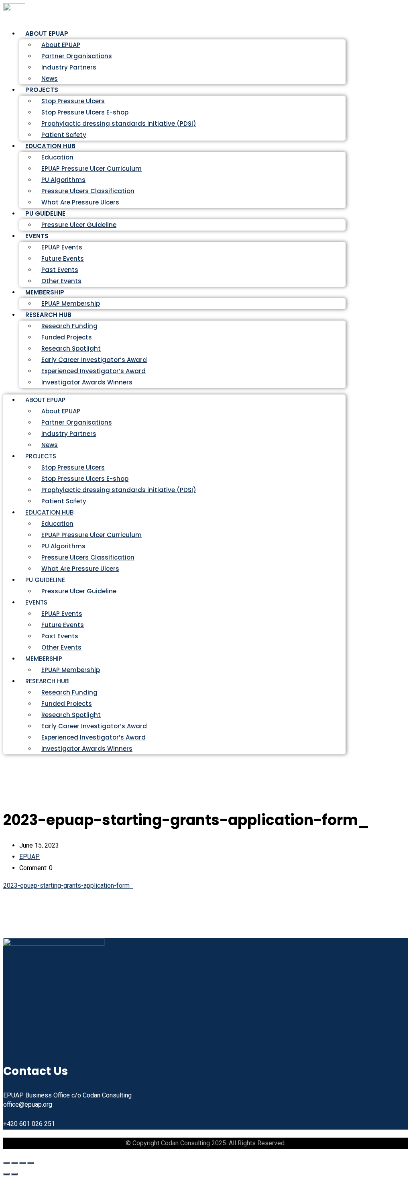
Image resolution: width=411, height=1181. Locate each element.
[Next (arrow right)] (14, 1174)
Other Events (61, 647)
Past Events (59, 270)
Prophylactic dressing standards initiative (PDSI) (118, 123)
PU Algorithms (63, 180)
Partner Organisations (76, 56)
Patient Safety (63, 501)
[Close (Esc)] (30, 1163)
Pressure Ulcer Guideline (78, 225)
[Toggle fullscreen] (14, 1163)
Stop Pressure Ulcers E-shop (84, 112)
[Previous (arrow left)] (6, 1174)
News (49, 445)
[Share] (22, 1163)
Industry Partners (68, 67)
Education (57, 157)
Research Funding (69, 326)
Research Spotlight (71, 348)
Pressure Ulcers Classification (87, 191)
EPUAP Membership (70, 670)
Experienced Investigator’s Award (93, 371)
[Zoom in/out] (6, 1163)
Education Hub (50, 146)
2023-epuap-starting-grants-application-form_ (68, 885)
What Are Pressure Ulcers (80, 202)
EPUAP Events (61, 247)
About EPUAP (60, 45)
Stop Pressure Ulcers (73, 101)
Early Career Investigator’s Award (94, 360)
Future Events (62, 258)
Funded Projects (66, 337)
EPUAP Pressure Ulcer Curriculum (91, 168)
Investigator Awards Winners (86, 382)
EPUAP (29, 856)
